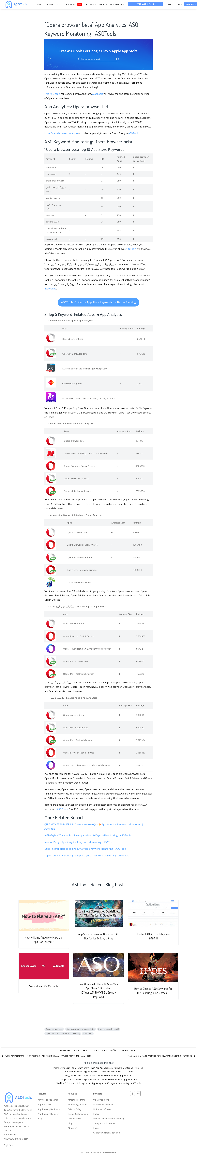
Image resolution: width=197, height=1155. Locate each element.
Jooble (96, 1113)
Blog (70, 1123)
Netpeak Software (102, 1109)
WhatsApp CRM (101, 1099)
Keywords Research (48, 1099)
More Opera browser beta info (61, 133)
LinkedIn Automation (103, 1104)
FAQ (40, 1118)
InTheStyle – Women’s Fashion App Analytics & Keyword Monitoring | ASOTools (87, 835)
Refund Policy (74, 1118)
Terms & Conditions (78, 1113)
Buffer (113, 1050)
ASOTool (133, 133)
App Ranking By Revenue (50, 1109)
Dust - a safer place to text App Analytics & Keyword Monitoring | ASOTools (85, 848)
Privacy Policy (74, 1109)
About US (72, 1127)
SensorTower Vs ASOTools (43, 986)
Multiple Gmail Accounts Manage (109, 1118)
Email (104, 1050)
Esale (96, 1127)
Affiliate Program (76, 1099)
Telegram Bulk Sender (104, 1123)
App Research (44, 1104)
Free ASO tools (52, 93)
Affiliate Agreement (77, 1104)
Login (179, 4)
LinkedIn (123, 1050)
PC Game (91, 4)
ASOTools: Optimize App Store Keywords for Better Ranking (98, 302)
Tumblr (95, 1050)
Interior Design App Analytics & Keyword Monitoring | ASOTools (79, 842)
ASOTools (97, 93)
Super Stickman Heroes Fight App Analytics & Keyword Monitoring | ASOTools (86, 855)
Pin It (133, 1050)
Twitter (76, 1050)
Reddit (86, 1050)
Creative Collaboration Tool (106, 1132)
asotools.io (50, 288)
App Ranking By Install (48, 1113)
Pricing (103, 4)
